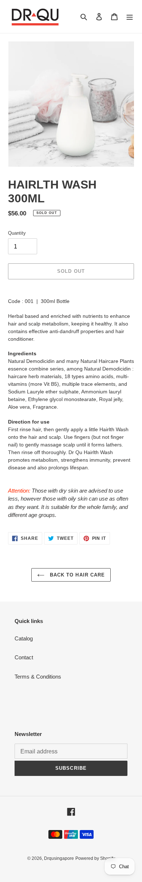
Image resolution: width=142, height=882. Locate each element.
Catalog (24, 638)
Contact (24, 657)
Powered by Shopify (95, 858)
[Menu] (129, 16)
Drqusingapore (59, 858)
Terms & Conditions (38, 676)
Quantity (17, 233)
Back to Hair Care (76, 575)
